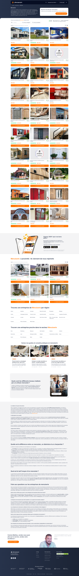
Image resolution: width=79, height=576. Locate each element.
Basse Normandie (43, 311)
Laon (21, 334)
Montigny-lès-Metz (33, 334)
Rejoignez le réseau (55, 393)
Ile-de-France (51, 314)
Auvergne (31, 311)
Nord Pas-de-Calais (43, 317)
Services (37, 555)
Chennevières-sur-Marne (53, 334)
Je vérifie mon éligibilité (13, 541)
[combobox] (16, 22)
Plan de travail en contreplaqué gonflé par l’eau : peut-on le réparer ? (19, 362)
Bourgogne (51, 311)
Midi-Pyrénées (32, 317)
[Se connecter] (66, 2)
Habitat (37, 553)
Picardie (12, 321)
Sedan (60, 334)
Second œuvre (17, 5)
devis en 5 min (34, 413)
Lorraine (21, 317)
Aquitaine (22, 311)
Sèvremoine (13, 334)
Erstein (41, 337)
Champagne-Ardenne (24, 314)
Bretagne (60, 311)
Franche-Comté (33, 314)
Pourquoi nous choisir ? (52, 2)
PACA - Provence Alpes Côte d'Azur (53, 318)
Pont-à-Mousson (23, 337)
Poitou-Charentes (23, 321)
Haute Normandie (43, 314)
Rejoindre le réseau (47, 555)
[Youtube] (13, 558)
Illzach (12, 337)
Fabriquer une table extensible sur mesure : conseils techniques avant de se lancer (39, 362)
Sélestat (41, 334)
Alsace (12, 311)
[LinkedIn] (15, 558)
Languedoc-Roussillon (63, 314)
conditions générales (60, 250)
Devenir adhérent (47, 560)
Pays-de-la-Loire (62, 317)
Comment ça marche (48, 553)
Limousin (12, 317)
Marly (31, 337)
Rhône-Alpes (32, 321)
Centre (12, 314)
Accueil (13, 5)
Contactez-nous (47, 558)
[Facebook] (11, 558)
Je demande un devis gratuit (61, 13)
